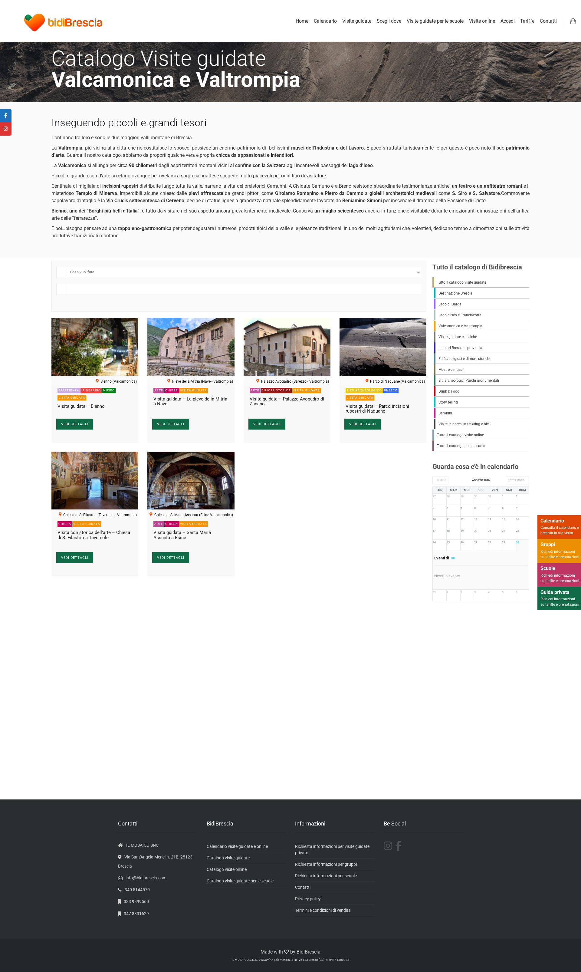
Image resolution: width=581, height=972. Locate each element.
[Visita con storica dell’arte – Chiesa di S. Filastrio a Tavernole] (94, 481)
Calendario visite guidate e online (237, 846)
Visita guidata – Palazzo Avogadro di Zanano (287, 401)
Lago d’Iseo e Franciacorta (459, 315)
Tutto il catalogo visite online (460, 435)
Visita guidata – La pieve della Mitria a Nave (190, 401)
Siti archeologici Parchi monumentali (468, 380)
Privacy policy (308, 898)
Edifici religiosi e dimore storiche (464, 359)
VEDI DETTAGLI (74, 424)
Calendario (325, 21)
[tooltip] (5, 115)
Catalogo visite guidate (228, 857)
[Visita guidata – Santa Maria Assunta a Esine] (190, 481)
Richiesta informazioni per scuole (326, 875)
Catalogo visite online (227, 869)
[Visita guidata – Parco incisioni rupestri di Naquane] (383, 347)
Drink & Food (448, 391)
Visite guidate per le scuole (435, 21)
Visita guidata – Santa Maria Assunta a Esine (182, 535)
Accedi (508, 21)
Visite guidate (356, 21)
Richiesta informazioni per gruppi (326, 864)
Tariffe (527, 21)
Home (302, 21)
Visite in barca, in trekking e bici (464, 424)
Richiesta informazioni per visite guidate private (332, 849)
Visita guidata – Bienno (81, 406)
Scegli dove (389, 21)
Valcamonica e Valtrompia (460, 326)
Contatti (548, 21)
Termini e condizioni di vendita (323, 910)
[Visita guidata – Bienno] (94, 347)
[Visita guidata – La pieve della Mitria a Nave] (190, 347)
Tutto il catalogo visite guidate (461, 282)
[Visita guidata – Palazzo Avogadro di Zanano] (287, 347)
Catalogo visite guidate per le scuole (240, 880)
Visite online (482, 21)
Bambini (445, 413)
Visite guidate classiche (457, 337)
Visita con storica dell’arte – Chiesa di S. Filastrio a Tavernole (93, 535)
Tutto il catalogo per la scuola (461, 446)
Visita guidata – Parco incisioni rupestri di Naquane (377, 409)
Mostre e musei (450, 369)
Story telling (448, 402)
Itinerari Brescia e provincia (460, 348)
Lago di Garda (449, 304)
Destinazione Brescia (455, 293)
